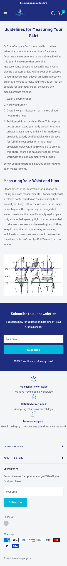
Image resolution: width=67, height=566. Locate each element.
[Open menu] (5, 13)
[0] (60, 13)
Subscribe (33, 349)
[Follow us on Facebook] (6, 523)
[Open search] (53, 13)
